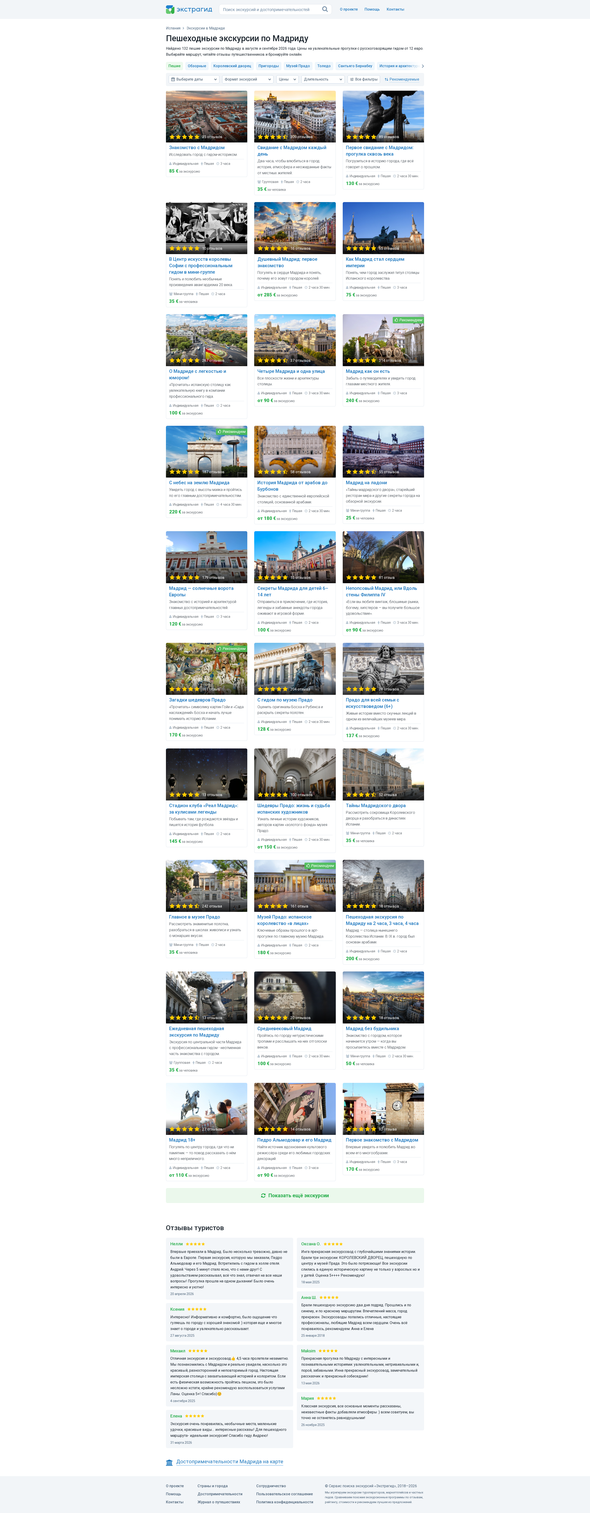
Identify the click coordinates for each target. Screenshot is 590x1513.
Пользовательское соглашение (284, 1494)
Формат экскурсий (241, 79)
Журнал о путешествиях (219, 1502)
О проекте (349, 9)
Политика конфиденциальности (284, 1502)
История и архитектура (400, 66)
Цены (284, 79)
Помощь (372, 9)
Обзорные (197, 66)
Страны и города (213, 1486)
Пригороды (269, 66)
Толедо (324, 66)
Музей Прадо (298, 66)
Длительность (316, 79)
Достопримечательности (220, 1494)
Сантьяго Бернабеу (355, 66)
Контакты (395, 9)
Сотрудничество (271, 1486)
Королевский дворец (232, 66)
